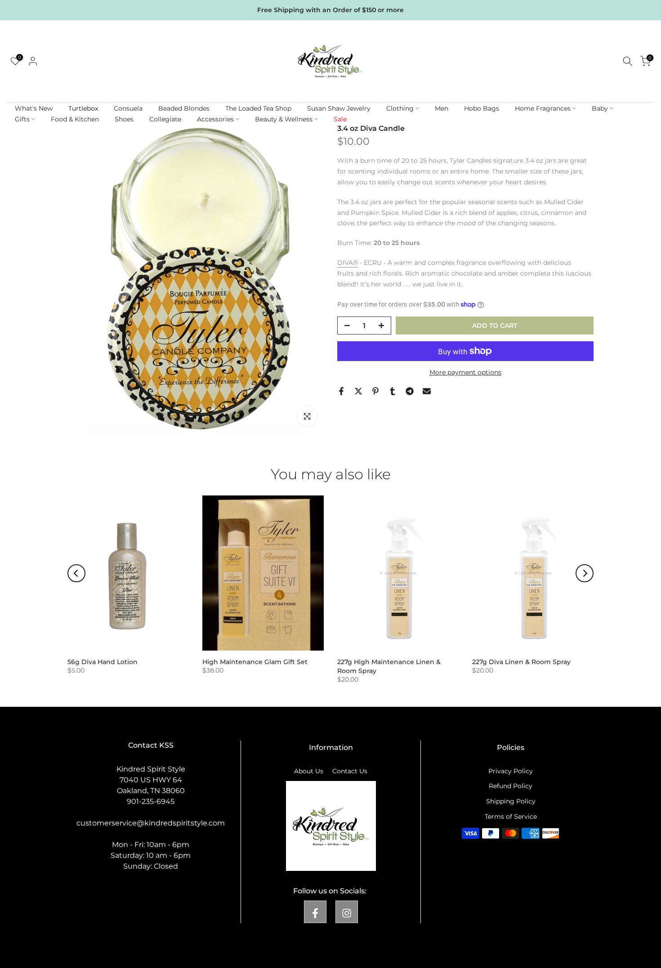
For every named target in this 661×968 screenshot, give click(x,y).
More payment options (465, 372)
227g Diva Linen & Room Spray (521, 662)
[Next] (585, 573)
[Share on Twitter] (358, 391)
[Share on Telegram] (410, 391)
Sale (340, 119)
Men (441, 108)
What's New (34, 108)
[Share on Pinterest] (375, 391)
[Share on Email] (427, 391)
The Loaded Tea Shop (258, 108)
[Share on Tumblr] (393, 391)
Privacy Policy (510, 771)
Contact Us (349, 771)
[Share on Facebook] (341, 391)
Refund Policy (510, 786)
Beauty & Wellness (284, 119)
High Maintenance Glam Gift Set (255, 662)
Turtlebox (83, 108)
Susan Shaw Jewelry (339, 108)
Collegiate (165, 119)
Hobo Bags (481, 108)
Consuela (128, 108)
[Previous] (76, 573)
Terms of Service (511, 816)
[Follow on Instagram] (346, 912)
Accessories (215, 119)
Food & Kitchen (75, 119)
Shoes (124, 119)
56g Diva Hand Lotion (102, 662)
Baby (600, 108)
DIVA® (347, 263)
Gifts (22, 119)
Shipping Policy (511, 801)
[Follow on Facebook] (315, 912)
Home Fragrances (543, 108)
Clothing (400, 108)
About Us (308, 771)
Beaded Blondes (184, 108)
